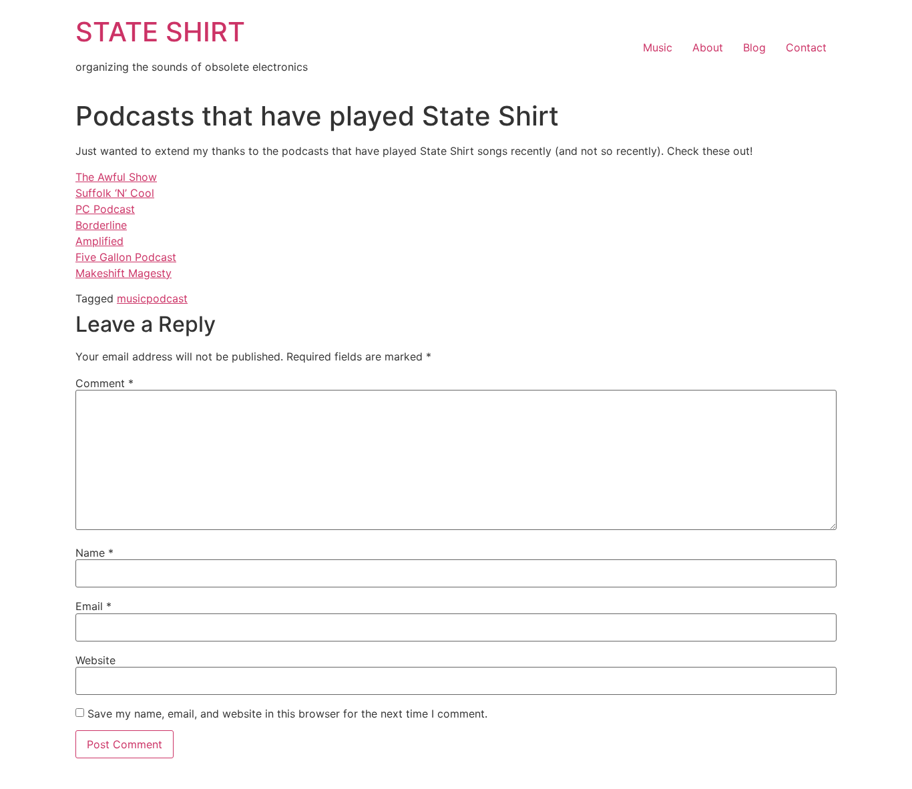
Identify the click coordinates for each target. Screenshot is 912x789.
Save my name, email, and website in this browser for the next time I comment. (287, 713)
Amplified (99, 241)
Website (95, 660)
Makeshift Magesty (123, 273)
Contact (806, 47)
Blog (754, 47)
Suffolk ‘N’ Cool (114, 193)
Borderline (101, 225)
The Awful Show (116, 177)
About (707, 47)
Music (657, 47)
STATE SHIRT (160, 31)
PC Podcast (105, 209)
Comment (104, 383)
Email (93, 606)
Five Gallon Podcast (125, 257)
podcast (167, 298)
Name (94, 552)
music (131, 298)
